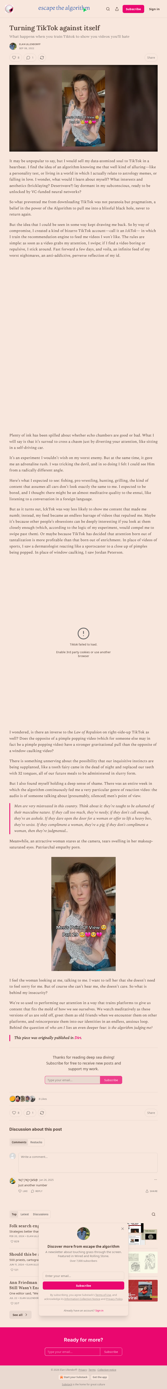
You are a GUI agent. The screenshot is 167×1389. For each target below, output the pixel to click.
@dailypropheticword (69, 384)
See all (18, 1315)
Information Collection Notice (82, 1299)
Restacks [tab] (36, 1142)
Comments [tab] (19, 1142)
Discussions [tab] (40, 1214)
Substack (67, 1384)
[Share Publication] (117, 9)
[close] (122, 1228)
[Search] (108, 9)
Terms (92, 1370)
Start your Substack (75, 1377)
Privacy (83, 1370)
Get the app (100, 1377)
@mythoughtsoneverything (73, 681)
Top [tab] (14, 1214)
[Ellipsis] (155, 1179)
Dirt (78, 1038)
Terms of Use (103, 1295)
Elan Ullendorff (30, 44)
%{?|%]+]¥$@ (28, 1180)
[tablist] (27, 1142)
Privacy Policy (114, 1299)
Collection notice (107, 1370)
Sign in (154, 9)
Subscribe (133, 9)
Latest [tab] (25, 1214)
